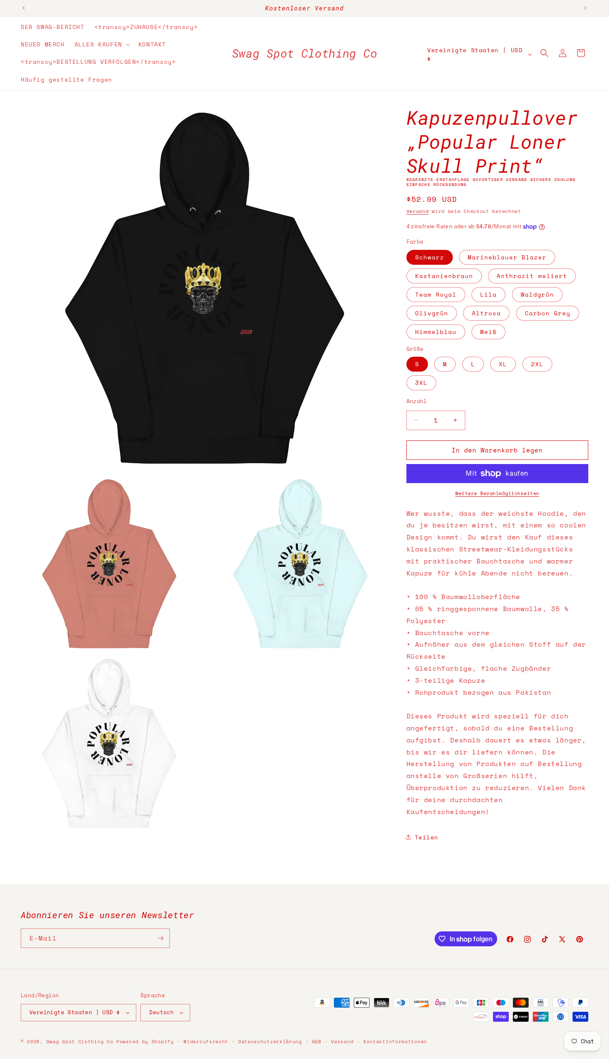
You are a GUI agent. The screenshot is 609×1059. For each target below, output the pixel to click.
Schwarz (429, 257)
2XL (537, 364)
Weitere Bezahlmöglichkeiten (497, 493)
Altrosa (486, 313)
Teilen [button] (427, 837)
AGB (316, 1041)
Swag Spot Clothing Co (80, 1041)
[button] (101, 44)
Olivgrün (431, 313)
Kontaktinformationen (395, 1041)
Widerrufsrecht (206, 1041)
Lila (488, 294)
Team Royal (436, 294)
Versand (417, 211)
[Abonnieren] (160, 938)
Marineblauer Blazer (507, 257)
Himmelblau (436, 331)
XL (503, 364)
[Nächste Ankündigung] (585, 8)
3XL (421, 382)
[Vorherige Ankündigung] (24, 8)
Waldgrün (537, 294)
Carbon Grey (547, 313)
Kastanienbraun (444, 275)
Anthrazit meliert (532, 275)
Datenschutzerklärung (270, 1041)
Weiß (488, 331)
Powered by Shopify (145, 1041)
